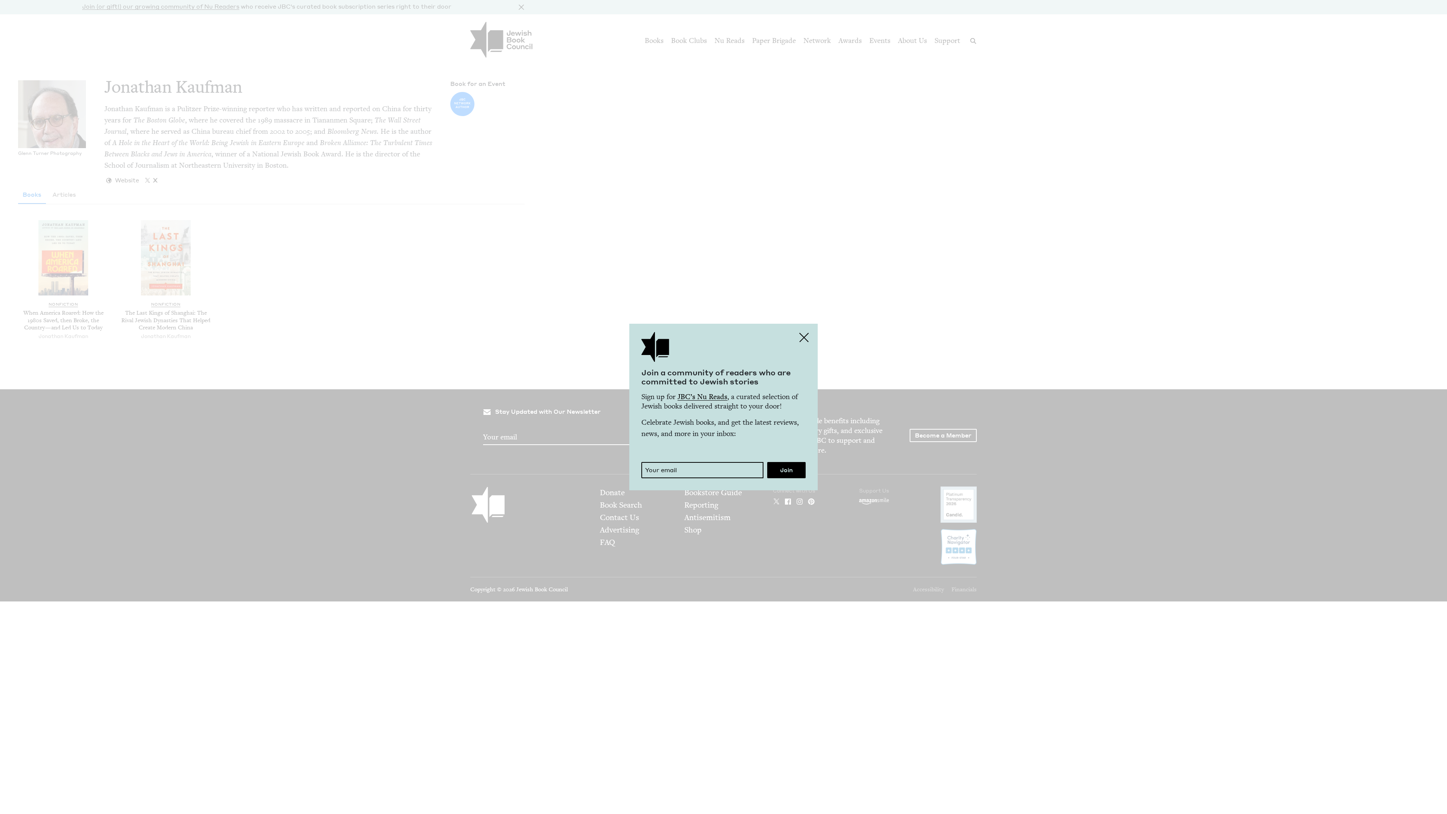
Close (804, 337)
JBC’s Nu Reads (702, 396)
